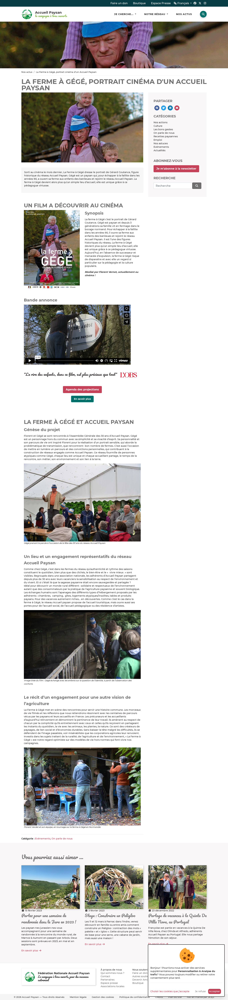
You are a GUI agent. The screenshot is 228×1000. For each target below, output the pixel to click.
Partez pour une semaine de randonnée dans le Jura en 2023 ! (48, 918)
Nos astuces (161, 143)
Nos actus (26, 72)
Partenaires (108, 979)
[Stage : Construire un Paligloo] (114, 887)
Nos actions (160, 122)
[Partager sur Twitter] (163, 107)
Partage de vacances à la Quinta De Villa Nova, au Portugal (177, 918)
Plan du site (175, 997)
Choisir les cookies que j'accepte (169, 991)
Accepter (214, 991)
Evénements (42, 838)
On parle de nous (62, 838)
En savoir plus (82, 398)
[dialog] (186, 970)
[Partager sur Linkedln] (170, 107)
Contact (105, 976)
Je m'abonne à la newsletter (176, 168)
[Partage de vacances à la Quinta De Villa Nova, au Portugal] (177, 887)
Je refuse (200, 991)
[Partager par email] (176, 107)
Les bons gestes (163, 129)
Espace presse (109, 983)
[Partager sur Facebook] (156, 107)
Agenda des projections (82, 389)
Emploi (158, 139)
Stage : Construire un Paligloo (110, 915)
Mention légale (78, 997)
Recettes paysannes (166, 136)
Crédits (159, 997)
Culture (158, 125)
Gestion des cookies (103, 997)
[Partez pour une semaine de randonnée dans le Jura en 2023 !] (50, 887)
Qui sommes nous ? (112, 973)
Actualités (159, 150)
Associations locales (112, 986)
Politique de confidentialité (134, 997)
